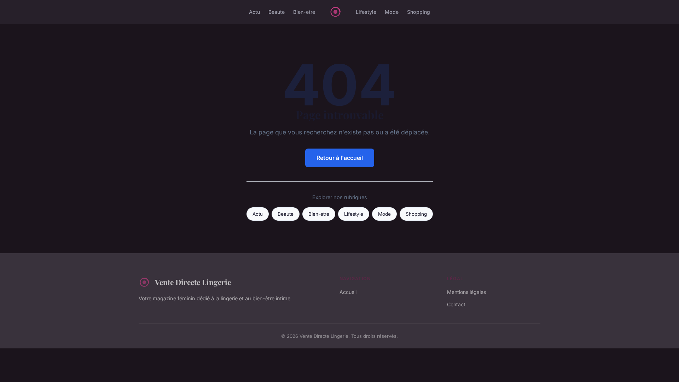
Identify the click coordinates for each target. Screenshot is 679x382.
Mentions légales (466, 292)
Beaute (276, 12)
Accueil (348, 292)
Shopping (418, 12)
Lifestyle (366, 12)
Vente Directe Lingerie (193, 282)
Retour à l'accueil (340, 157)
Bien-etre (304, 12)
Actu (254, 12)
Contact (456, 304)
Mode (392, 12)
